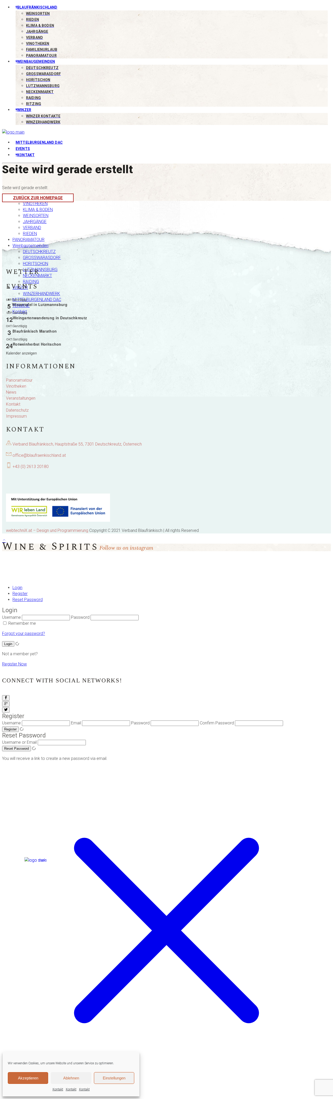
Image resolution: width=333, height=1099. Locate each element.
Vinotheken (16, 386)
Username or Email (19, 742)
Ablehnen (71, 1078)
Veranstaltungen (20, 398)
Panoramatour (19, 380)
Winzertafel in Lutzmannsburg (39, 304)
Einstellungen (114, 1078)
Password (80, 617)
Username (11, 617)
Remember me (22, 623)
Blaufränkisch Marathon (34, 331)
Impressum (16, 416)
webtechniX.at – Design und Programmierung (47, 530)
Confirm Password (217, 722)
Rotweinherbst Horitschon (37, 344)
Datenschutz (17, 410)
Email (76, 722)
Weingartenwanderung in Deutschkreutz (50, 317)
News (11, 392)
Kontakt (58, 1089)
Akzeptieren (28, 1078)
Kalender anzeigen (21, 353)
